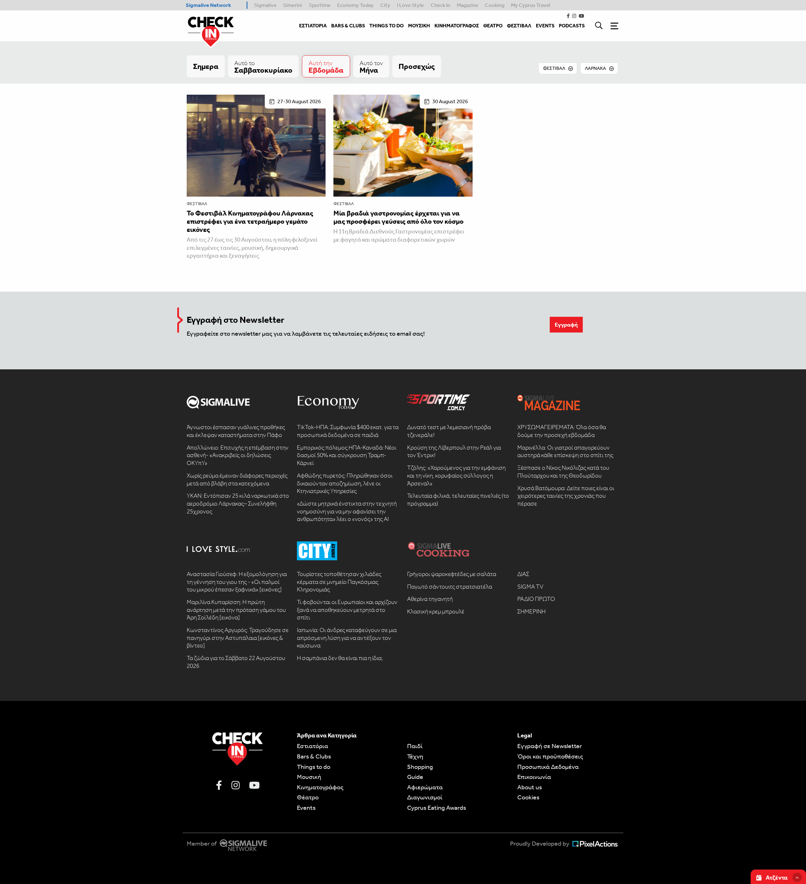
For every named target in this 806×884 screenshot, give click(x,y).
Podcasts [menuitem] (572, 26)
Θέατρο (308, 797)
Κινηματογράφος (320, 787)
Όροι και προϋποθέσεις (550, 756)
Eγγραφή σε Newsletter (549, 746)
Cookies (528, 797)
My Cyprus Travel (530, 5)
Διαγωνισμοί (424, 797)
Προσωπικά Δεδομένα (548, 766)
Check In (440, 5)
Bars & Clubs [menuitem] (348, 26)
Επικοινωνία (534, 776)
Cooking (494, 5)
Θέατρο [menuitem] (492, 26)
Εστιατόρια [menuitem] (313, 26)
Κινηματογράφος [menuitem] (456, 26)
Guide (415, 776)
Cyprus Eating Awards (436, 807)
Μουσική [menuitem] (419, 26)
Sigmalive (265, 5)
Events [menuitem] (545, 26)
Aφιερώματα (425, 787)
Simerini (292, 5)
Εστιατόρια (312, 746)
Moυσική (309, 776)
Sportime (320, 5)
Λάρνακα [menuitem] (595, 68)
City (385, 5)
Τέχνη (415, 756)
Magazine (467, 5)
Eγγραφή (566, 324)
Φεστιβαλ (197, 203)
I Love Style (410, 5)
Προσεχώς (417, 66)
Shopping (420, 766)
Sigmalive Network (208, 5)
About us (529, 787)
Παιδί (415, 746)
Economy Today (355, 5)
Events (306, 807)
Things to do (313, 766)
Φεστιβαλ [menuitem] (519, 26)
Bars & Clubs (314, 756)
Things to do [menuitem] (386, 26)
